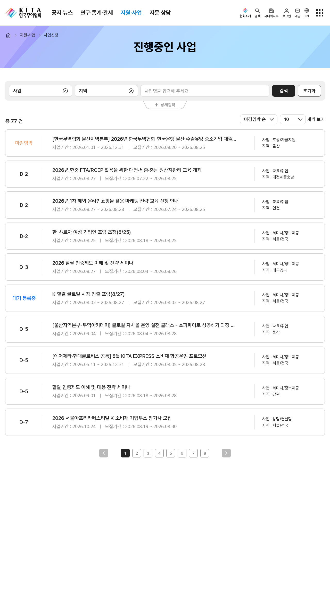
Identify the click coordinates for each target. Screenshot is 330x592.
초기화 (309, 90)
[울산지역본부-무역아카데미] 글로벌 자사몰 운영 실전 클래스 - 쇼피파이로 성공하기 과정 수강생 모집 (144, 325)
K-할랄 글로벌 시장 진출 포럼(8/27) (88, 294)
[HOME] (10, 35)
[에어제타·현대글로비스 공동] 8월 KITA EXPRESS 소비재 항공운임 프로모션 (129, 356)
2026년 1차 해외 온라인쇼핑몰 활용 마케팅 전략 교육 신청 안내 (115, 201)
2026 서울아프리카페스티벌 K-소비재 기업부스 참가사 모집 (112, 418)
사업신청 (51, 35)
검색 (283, 90)
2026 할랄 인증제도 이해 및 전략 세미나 (92, 263)
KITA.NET (23, 13)
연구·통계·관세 (96, 12)
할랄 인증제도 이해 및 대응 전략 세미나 (91, 387)
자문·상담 (160, 12)
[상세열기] (40, 91)
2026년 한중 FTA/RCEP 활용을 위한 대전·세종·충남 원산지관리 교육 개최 (126, 170)
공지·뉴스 (62, 12)
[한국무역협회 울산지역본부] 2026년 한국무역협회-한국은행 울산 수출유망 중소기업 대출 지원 (144, 139)
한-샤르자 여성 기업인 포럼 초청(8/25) (91, 232)
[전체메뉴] (320, 13)
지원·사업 (131, 12)
